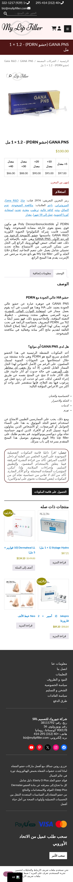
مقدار (28, 214)
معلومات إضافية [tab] (42, 273)
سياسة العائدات (57, 695)
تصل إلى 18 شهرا (43, 214)
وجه (57, 210)
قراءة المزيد (59, 562)
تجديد (18, 210)
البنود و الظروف (57, 679)
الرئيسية (64, 61)
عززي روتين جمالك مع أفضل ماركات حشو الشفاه (39, 766)
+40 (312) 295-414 (48, 3)
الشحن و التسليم (56, 690)
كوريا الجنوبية (61, 214)
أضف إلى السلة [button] (23, 567)
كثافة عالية (47, 210)
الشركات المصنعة (46, 61)
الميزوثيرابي (62, 205)
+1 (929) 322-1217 (14, 3)
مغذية (26, 210)
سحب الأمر (58, 855)
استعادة (9, 210)
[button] (10, 76)
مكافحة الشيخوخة (22, 205)
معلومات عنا (59, 663)
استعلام (61, 191)
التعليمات (61, 674)
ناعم (50, 205)
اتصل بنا (62, 669)
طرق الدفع (60, 701)
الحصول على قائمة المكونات (50, 492)
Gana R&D (10, 61)
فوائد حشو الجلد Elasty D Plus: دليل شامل (43, 780)
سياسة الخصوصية (56, 685)
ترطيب (35, 210)
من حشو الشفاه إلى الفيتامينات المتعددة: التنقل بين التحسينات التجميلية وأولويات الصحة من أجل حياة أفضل (38, 799)
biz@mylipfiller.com (14, 8)
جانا (23, 200)
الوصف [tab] (60, 273)
